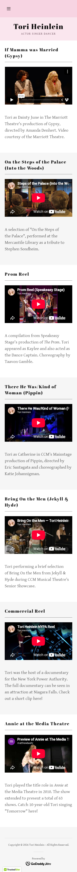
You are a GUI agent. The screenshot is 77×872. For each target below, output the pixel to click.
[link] (38, 26)
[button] (9, 9)
